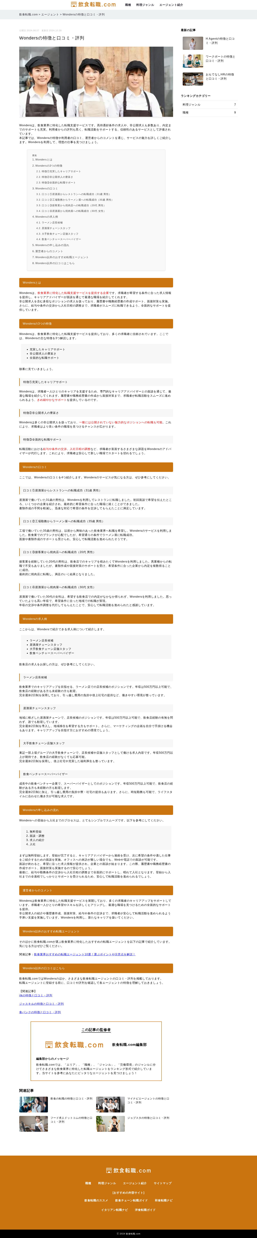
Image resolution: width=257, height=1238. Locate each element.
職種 (128, 4)
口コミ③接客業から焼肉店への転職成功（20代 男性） (74, 205)
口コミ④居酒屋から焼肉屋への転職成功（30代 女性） (74, 211)
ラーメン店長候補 (52, 222)
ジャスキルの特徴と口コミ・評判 (41, 1003)
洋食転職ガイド (145, 1209)
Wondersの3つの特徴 (48, 165)
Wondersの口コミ (46, 188)
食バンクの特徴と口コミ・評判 (40, 1012)
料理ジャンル (145, 4)
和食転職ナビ (164, 1200)
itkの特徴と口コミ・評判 (35, 995)
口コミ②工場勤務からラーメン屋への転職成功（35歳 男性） (78, 200)
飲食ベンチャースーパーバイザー (61, 239)
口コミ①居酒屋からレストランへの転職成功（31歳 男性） (76, 194)
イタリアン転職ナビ (114, 1209)
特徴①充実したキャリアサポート (61, 171)
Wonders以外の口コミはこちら (55, 263)
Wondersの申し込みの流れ (52, 245)
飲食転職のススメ (96, 1200)
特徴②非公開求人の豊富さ (57, 177)
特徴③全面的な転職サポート (59, 182)
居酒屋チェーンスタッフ (56, 228)
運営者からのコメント (49, 251)
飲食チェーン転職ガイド (131, 1200)
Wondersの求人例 (46, 216)
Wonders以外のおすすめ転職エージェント (62, 257)
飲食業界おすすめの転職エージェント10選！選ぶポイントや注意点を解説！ (85, 954)
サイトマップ (163, 1183)
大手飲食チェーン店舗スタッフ (60, 234)
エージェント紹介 (171, 4)
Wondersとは (43, 159)
